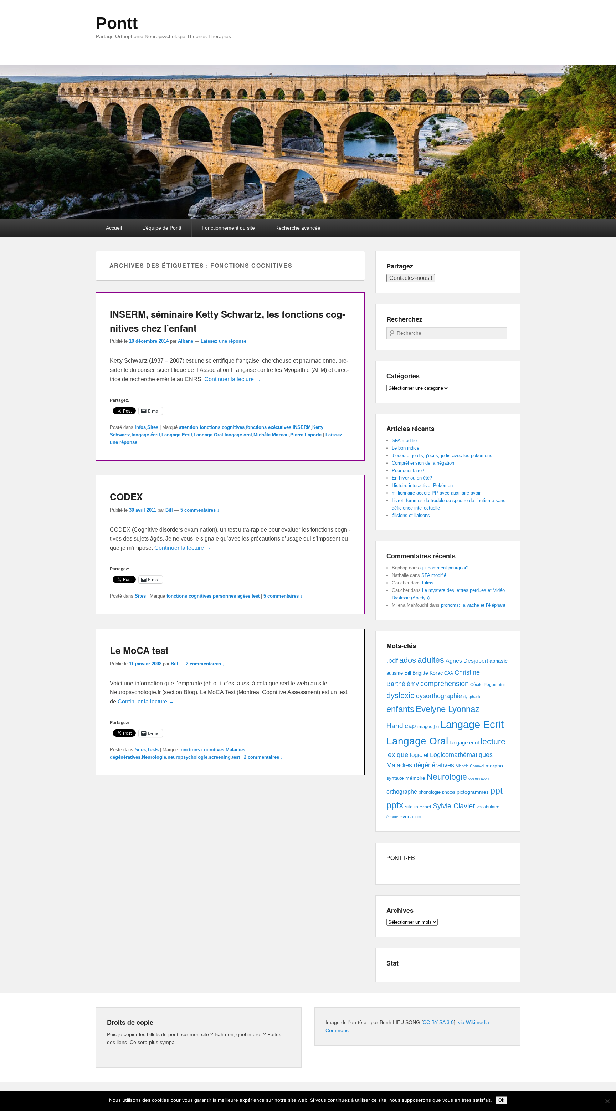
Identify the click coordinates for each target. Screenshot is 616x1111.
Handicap (401, 725)
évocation (410, 816)
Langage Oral (208, 434)
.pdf (392, 660)
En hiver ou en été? (412, 478)
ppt (496, 790)
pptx (395, 805)
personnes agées (231, 596)
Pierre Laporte (306, 434)
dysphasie (472, 697)
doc (502, 684)
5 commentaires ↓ (200, 510)
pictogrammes (473, 792)
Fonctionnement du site (228, 228)
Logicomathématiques (461, 754)
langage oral (238, 434)
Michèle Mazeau (271, 434)
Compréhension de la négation (423, 463)
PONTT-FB (400, 858)
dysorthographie (439, 696)
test (256, 596)
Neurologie (154, 757)
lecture (493, 741)
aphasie (498, 661)
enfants (400, 709)
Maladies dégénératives (420, 765)
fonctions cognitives (222, 427)
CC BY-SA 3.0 (438, 1022)
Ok (501, 1100)
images (424, 726)
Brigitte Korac (427, 673)
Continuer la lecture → (232, 379)
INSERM (302, 427)
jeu (436, 727)
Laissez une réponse (223, 341)
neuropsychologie (187, 757)
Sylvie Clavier (454, 806)
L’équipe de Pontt (161, 228)
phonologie (430, 792)
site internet (418, 806)
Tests (153, 749)
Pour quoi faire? (408, 470)
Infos (140, 427)
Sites (152, 427)
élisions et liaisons (411, 515)
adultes (430, 660)
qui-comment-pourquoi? (444, 567)
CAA (448, 673)
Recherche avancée (297, 228)
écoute (392, 817)
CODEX (126, 496)
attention (188, 427)
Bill (169, 510)
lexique (397, 754)
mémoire (415, 778)
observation (478, 778)
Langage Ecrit (176, 434)
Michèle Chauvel (470, 766)
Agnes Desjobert (467, 661)
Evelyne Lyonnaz (447, 709)
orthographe (401, 792)
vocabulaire (488, 807)
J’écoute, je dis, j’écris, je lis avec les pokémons (442, 455)
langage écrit (146, 434)
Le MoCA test (139, 650)
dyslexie (400, 695)
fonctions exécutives (268, 427)
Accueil (114, 228)
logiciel (419, 755)
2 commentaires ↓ (205, 663)
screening (220, 757)
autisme (394, 673)
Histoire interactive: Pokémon (422, 485)
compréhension (444, 683)
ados (407, 660)
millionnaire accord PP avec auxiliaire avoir (436, 493)
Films (427, 582)
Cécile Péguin (484, 684)
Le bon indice (405, 448)
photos (448, 792)
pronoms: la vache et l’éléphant (473, 605)
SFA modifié (404, 440)
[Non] (607, 1101)
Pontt (117, 23)
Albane (185, 341)
